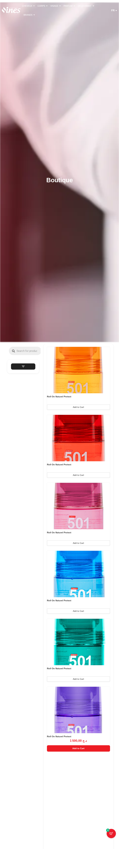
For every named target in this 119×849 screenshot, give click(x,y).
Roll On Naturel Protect (59, 396)
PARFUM (68, 6)
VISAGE (54, 6)
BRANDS (28, 15)
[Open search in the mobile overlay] (25, 351)
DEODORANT (85, 6)
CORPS (41, 6)
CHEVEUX (27, 6)
